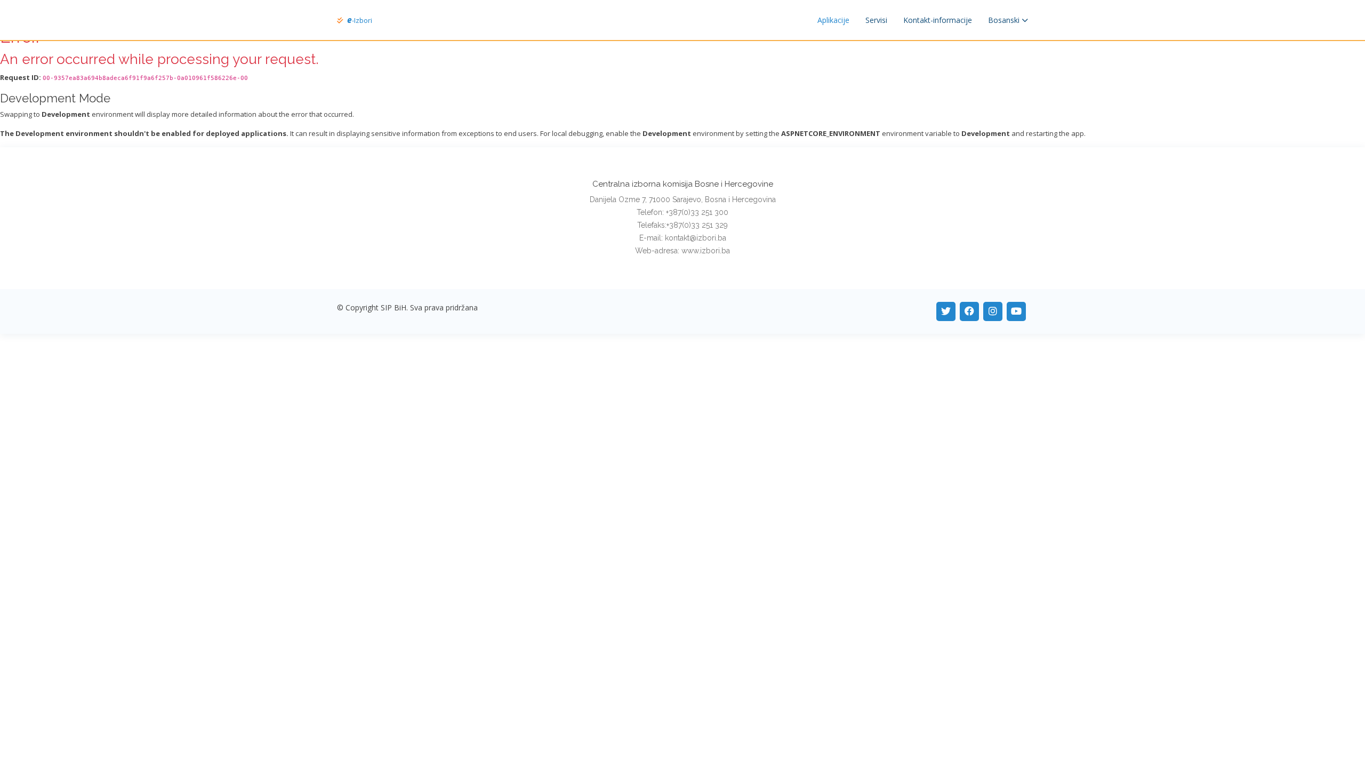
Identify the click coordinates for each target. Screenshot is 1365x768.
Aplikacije (833, 20)
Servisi (876, 20)
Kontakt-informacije (937, 20)
